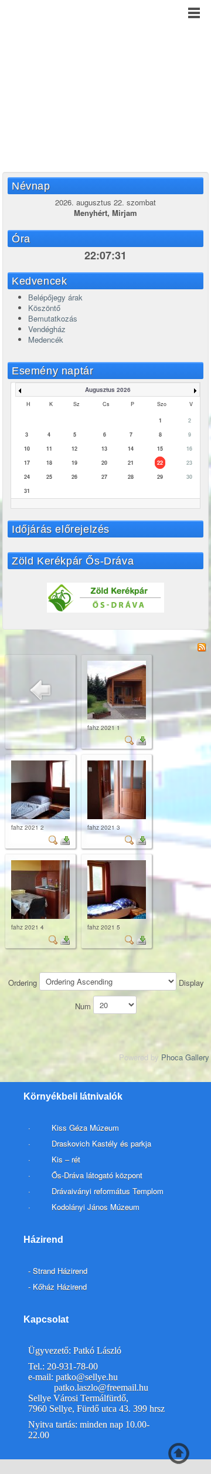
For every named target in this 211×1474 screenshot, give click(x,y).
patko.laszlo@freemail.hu (101, 1387)
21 (131, 462)
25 (49, 477)
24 (27, 477)
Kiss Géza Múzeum (84, 1127)
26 (74, 477)
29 (160, 477)
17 (27, 462)
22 (160, 462)
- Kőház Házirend (57, 1286)
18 (49, 462)
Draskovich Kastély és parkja (101, 1143)
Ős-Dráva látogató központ (97, 1175)
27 (104, 477)
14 (131, 448)
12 (74, 448)
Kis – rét (64, 1159)
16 (189, 448)
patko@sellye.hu (87, 1377)
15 (160, 448)
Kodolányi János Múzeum (95, 1206)
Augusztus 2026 (108, 390)
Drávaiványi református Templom (108, 1190)
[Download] (141, 739)
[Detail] (129, 739)
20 (104, 462)
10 (27, 448)
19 (74, 462)
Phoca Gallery (185, 1057)
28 (131, 477)
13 (104, 448)
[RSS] (201, 646)
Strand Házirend (60, 1270)
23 (189, 462)
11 (49, 448)
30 (189, 477)
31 (27, 491)
